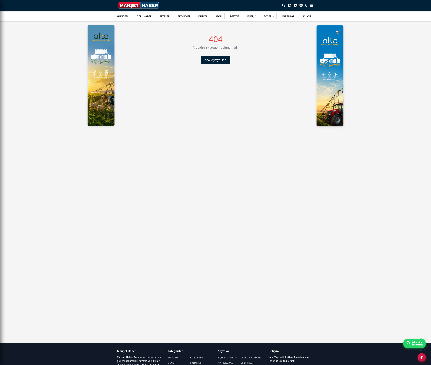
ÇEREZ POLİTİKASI (251, 357)
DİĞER (268, 16)
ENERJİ (251, 16)
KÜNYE (307, 16)
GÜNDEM (122, 16)
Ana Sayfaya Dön (215, 60)
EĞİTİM (234, 16)
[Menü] (311, 5)
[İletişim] (301, 5)
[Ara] (283, 5)
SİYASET (164, 16)
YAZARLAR (288, 16)
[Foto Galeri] (295, 5)
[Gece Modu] (306, 5)
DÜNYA (202, 16)
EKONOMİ (184, 16)
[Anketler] (289, 5)
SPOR (218, 16)
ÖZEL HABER (144, 16)
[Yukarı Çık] (422, 357)
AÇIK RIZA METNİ (228, 357)
